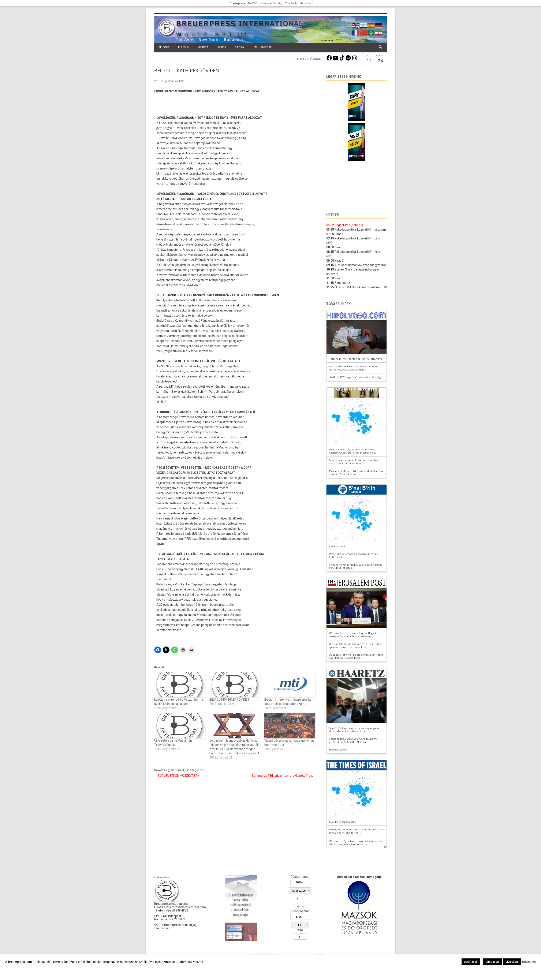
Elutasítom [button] (512, 961)
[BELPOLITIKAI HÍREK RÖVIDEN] (234, 684)
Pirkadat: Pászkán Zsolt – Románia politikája (356, 155)
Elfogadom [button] (493, 961)
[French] (356, 32)
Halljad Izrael (263, 47)
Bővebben (529, 962)
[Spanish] (371, 25)
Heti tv (332, 215)
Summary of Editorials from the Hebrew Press (284, 775)
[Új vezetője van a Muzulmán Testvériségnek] (179, 725)
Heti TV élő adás (308, 59)
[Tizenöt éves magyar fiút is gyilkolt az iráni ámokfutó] (289, 725)
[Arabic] (371, 32)
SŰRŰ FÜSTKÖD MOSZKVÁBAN (176, 775)
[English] (356, 25)
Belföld (163, 47)
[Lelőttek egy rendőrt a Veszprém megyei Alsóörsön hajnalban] (179, 684)
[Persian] (379, 32)
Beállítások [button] (471, 961)
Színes (221, 47)
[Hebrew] (363, 25)
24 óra (239, 47)
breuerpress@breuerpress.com (185, 907)
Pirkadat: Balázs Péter (342, 115)
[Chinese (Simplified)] (363, 32)
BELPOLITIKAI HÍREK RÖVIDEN (229, 699)
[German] (379, 25)
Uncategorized (195, 770)
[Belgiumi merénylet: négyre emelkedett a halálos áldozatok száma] (289, 684)
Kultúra (203, 47)
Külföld (183, 47)
